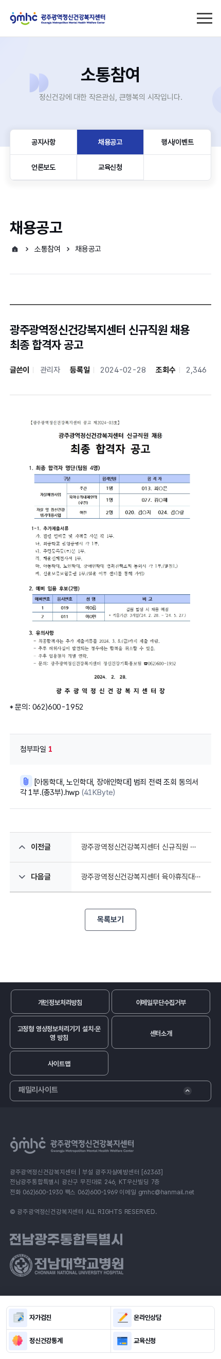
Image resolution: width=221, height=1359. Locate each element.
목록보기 (110, 919)
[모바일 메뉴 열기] (204, 16)
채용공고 (110, 142)
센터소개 (161, 1033)
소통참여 (47, 249)
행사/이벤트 (177, 142)
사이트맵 (59, 1064)
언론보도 (43, 167)
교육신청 (110, 167)
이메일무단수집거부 (161, 1003)
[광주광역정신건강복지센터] (58, 18)
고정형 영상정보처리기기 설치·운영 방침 (59, 1033)
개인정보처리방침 (60, 1003)
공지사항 (43, 142)
